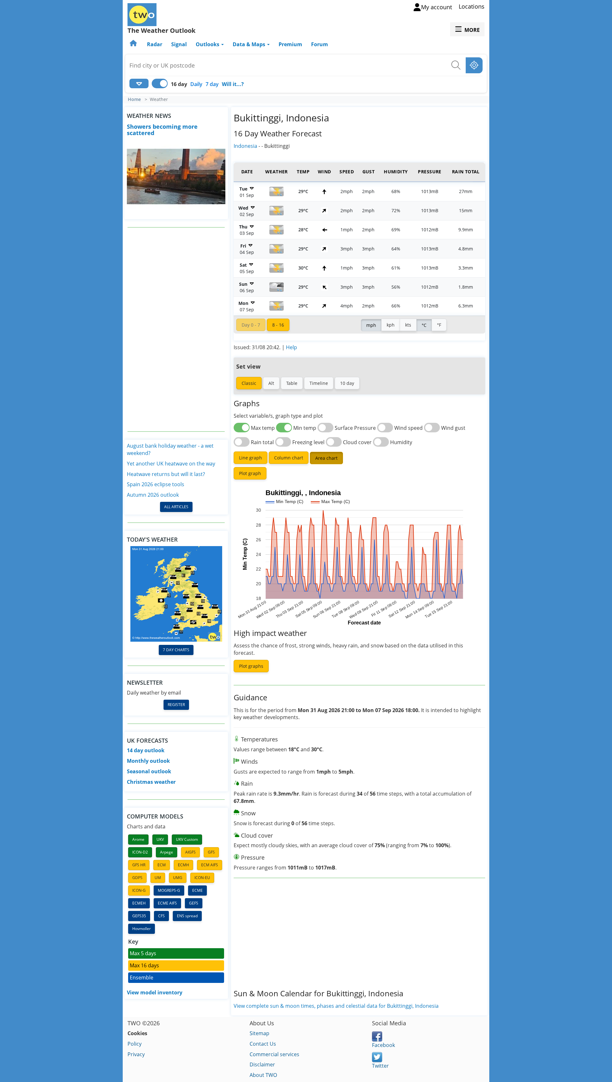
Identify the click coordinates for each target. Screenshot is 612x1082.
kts (408, 325)
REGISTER (176, 704)
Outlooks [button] (208, 44)
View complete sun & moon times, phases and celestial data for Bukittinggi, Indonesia (336, 1005)
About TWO (263, 1074)
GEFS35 (139, 916)
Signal (179, 44)
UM (158, 877)
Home (134, 99)
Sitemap (259, 1033)
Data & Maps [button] (249, 44)
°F (439, 325)
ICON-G (139, 890)
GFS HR (138, 865)
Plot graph (250, 473)
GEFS (193, 903)
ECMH (183, 865)
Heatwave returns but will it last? (166, 474)
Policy (134, 1043)
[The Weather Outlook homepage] (134, 44)
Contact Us (263, 1043)
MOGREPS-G (169, 890)
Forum (319, 44)
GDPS (137, 877)
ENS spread (187, 916)
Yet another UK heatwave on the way (171, 463)
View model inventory (154, 992)
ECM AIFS (209, 865)
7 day (212, 84)
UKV (160, 839)
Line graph (250, 458)
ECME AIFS (167, 903)
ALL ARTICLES (176, 506)
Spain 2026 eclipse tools (155, 484)
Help (291, 347)
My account (436, 7)
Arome (138, 839)
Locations (471, 6)
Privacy (136, 1054)
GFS (211, 852)
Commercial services (274, 1054)
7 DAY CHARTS (176, 650)
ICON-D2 (140, 852)
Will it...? (233, 84)
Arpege (166, 852)
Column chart (288, 458)
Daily (196, 84)
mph (371, 325)
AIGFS (190, 852)
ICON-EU (202, 877)
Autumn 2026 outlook (153, 494)
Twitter (380, 1065)
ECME (197, 890)
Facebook (383, 1045)
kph (391, 325)
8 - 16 (278, 325)
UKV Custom (187, 839)
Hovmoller (141, 928)
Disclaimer (262, 1064)
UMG (177, 877)
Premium (290, 44)
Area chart (326, 458)
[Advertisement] (176, 329)
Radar (154, 44)
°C (424, 325)
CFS (161, 916)
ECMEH (139, 903)
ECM (161, 865)
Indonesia (245, 145)
